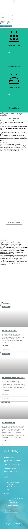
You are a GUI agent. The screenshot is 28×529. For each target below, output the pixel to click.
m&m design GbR (19, 525)
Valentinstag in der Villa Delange (13, 378)
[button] (14, 1)
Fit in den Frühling (8, 423)
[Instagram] (5, 515)
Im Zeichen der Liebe (9, 331)
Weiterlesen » (5, 345)
